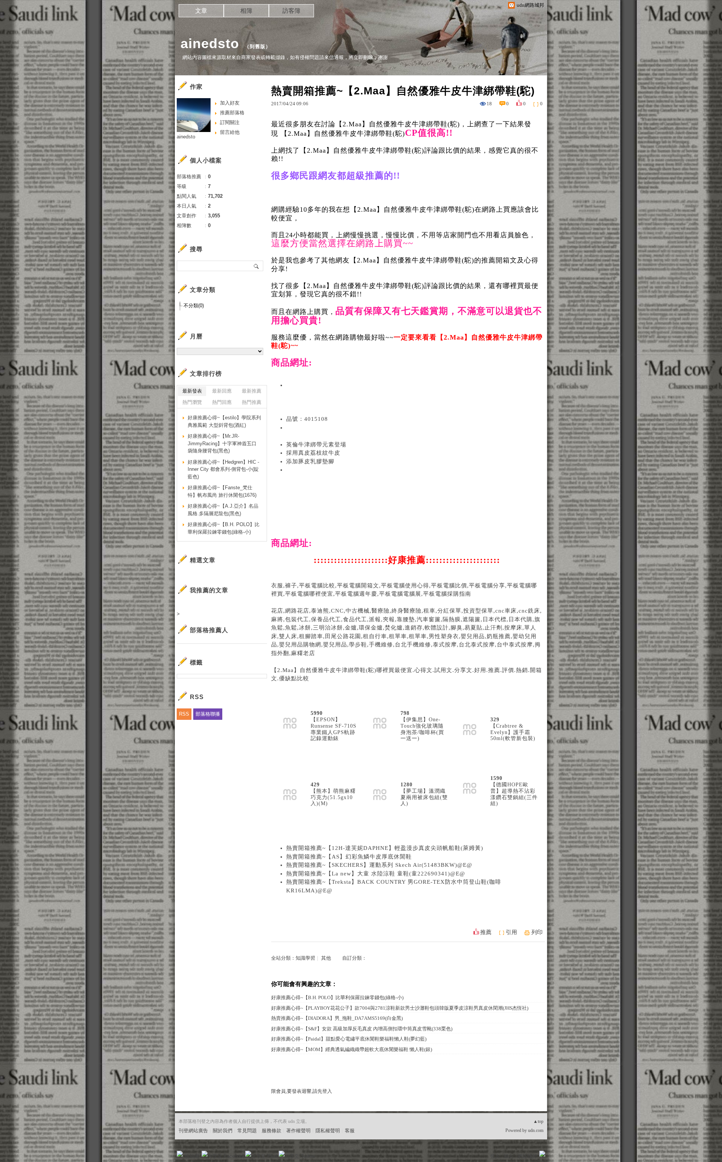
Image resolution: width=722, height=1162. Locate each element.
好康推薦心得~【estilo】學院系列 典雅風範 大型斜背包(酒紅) (224, 421)
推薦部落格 (232, 112)
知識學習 (305, 958)
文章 (201, 11)
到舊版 (257, 46)
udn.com (535, 1130)
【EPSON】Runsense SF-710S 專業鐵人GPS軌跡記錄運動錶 (333, 729)
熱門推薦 (251, 402)
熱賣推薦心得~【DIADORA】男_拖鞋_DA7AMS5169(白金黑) (337, 1018)
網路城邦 (527, 1156)
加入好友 (230, 103)
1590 (496, 778)
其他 (326, 958)
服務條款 (271, 1130)
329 (494, 719)
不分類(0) (194, 305)
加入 (508, 1156)
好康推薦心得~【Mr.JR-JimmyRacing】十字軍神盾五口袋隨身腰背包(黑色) (222, 443)
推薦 (485, 932)
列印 (537, 932)
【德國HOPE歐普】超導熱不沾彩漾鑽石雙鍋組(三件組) (514, 794)
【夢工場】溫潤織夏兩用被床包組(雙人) (424, 797)
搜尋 (256, 266)
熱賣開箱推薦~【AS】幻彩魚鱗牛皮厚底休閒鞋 (349, 857)
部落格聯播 (208, 714)
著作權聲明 (298, 1130)
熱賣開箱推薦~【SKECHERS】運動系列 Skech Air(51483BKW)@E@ (379, 865)
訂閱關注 (230, 122)
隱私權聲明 (327, 1130)
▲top (538, 1121)
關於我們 (222, 1130)
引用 (511, 932)
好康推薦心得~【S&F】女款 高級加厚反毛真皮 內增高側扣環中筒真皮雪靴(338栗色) (361, 1029)
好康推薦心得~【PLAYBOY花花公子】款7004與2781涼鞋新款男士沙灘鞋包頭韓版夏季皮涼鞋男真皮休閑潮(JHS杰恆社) (399, 1008)
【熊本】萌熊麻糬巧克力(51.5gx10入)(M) (333, 797)
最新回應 (222, 391)
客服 (350, 1130)
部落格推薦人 (209, 630)
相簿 (246, 11)
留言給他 (230, 132)
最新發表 (192, 391)
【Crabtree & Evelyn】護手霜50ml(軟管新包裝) (512, 732)
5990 (317, 713)
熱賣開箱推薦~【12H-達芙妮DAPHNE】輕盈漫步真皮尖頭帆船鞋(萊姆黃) (384, 848)
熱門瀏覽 (192, 402)
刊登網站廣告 (193, 1130)
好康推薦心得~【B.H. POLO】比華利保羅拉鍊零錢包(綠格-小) (337, 997)
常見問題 (247, 1130)
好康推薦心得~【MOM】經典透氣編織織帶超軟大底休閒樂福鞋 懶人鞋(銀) (351, 1049)
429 (315, 784)
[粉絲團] (180, 1154)
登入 (495, 1156)
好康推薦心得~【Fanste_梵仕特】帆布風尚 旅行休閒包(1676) (222, 491)
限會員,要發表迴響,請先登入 (301, 1091)
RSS (184, 714)
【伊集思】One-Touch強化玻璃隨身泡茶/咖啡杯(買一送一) (422, 729)
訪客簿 (291, 11)
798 (405, 713)
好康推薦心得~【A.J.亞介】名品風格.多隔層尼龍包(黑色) (223, 509)
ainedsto (209, 43)
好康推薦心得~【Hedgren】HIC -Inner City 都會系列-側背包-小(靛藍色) (223, 469)
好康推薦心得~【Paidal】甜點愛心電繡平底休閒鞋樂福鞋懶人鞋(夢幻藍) (348, 1039)
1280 (406, 784)
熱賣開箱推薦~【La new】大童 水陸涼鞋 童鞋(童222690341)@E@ (375, 874)
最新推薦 (251, 391)
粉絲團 (192, 1156)
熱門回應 (222, 402)
